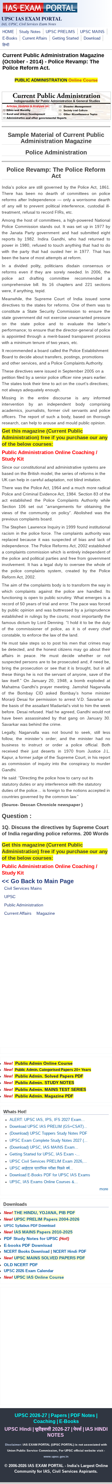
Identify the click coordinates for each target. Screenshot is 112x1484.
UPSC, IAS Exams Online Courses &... (44, 1182)
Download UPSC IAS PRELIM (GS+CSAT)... (48, 1127)
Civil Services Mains (23, 888)
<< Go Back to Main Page (38, 881)
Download (92, 38)
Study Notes (30, 32)
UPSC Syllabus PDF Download (29, 1226)
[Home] (40, 11)
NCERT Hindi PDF (69, 1252)
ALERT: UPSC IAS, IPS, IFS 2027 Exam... (47, 1120)
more (103, 1189)
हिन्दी (5, 45)
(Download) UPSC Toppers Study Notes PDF (48, 1133)
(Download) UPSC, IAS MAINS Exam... (44, 1147)
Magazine (45, 913)
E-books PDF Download (28, 1245)
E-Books (9, 38)
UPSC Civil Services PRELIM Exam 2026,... (48, 1161)
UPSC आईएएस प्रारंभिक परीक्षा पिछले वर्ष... (41, 1168)
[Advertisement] (56, 985)
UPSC (10, 896)
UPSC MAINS (92, 32)
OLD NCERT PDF (21, 1264)
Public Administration (23, 905)
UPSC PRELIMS (60, 32)
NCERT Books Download (27, 1252)
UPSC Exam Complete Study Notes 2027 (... (49, 1141)
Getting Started (65, 38)
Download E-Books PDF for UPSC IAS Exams (50, 1175)
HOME (8, 32)
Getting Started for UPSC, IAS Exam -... (45, 1154)
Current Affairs (34, 38)
